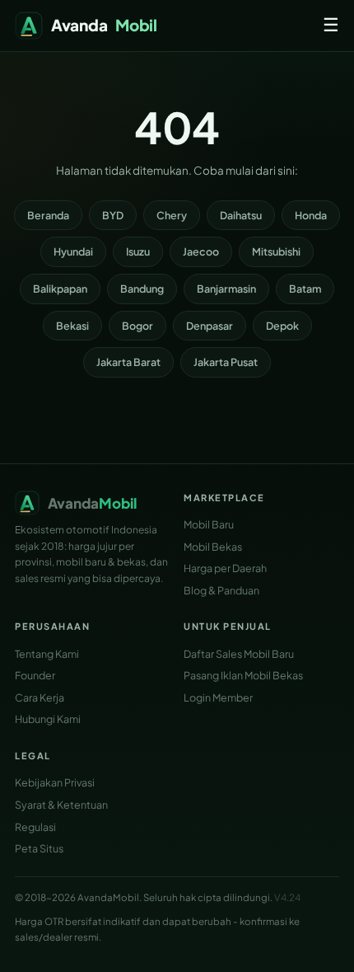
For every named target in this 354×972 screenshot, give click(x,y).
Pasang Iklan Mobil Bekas (243, 675)
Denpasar (209, 325)
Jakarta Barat (128, 362)
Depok (282, 325)
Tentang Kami (47, 653)
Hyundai (73, 251)
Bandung (142, 288)
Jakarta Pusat (225, 362)
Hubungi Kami (48, 718)
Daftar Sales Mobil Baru (239, 653)
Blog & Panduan (221, 590)
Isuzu (138, 251)
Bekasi (72, 325)
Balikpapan (60, 288)
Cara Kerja (39, 697)
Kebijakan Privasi (55, 782)
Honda (311, 215)
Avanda (104, 25)
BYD (112, 215)
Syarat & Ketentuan (61, 804)
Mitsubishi (276, 251)
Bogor (137, 325)
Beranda (48, 215)
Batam (305, 288)
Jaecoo (201, 251)
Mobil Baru (209, 524)
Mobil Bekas (213, 546)
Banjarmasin (226, 288)
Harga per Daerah (225, 568)
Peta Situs (39, 848)
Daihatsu (241, 215)
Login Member (218, 697)
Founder (35, 675)
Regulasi (35, 826)
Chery (171, 215)
